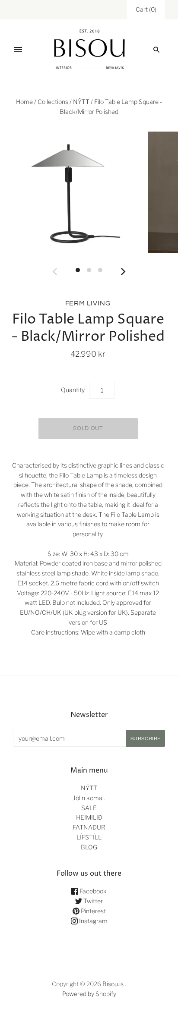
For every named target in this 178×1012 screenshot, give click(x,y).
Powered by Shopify (89, 993)
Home (24, 101)
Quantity (73, 389)
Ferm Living (88, 303)
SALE (89, 807)
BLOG (89, 847)
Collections (53, 101)
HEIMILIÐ (89, 817)
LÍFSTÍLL (89, 837)
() (146, 9)
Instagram (93, 920)
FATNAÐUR (89, 827)
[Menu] (18, 49)
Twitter (92, 901)
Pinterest (92, 911)
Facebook (92, 891)
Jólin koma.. (89, 797)
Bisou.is (113, 983)
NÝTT (81, 101)
